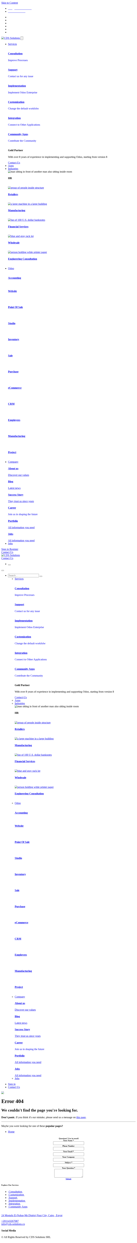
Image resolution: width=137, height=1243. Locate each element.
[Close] (2, 570)
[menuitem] (12, 44)
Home (11, 1131)
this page (81, 1117)
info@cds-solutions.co (13, 1224)
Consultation (15, 1191)
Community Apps (17, 1206)
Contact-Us (14, 162)
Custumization (16, 1194)
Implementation (17, 1200)
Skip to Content (9, 2)
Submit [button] (68, 1179)
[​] (22, 38)
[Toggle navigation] (9, 564)
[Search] (41, 576)
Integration (14, 1203)
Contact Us (7, 552)
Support (13, 1197)
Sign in (12, 1084)
